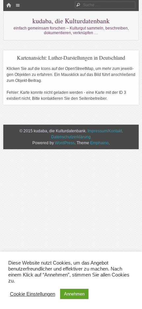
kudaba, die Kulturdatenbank (71, 20)
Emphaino (99, 143)
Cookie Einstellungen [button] (32, 294)
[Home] (8, 5)
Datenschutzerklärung (71, 137)
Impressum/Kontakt (105, 131)
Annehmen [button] (74, 293)
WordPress (65, 143)
